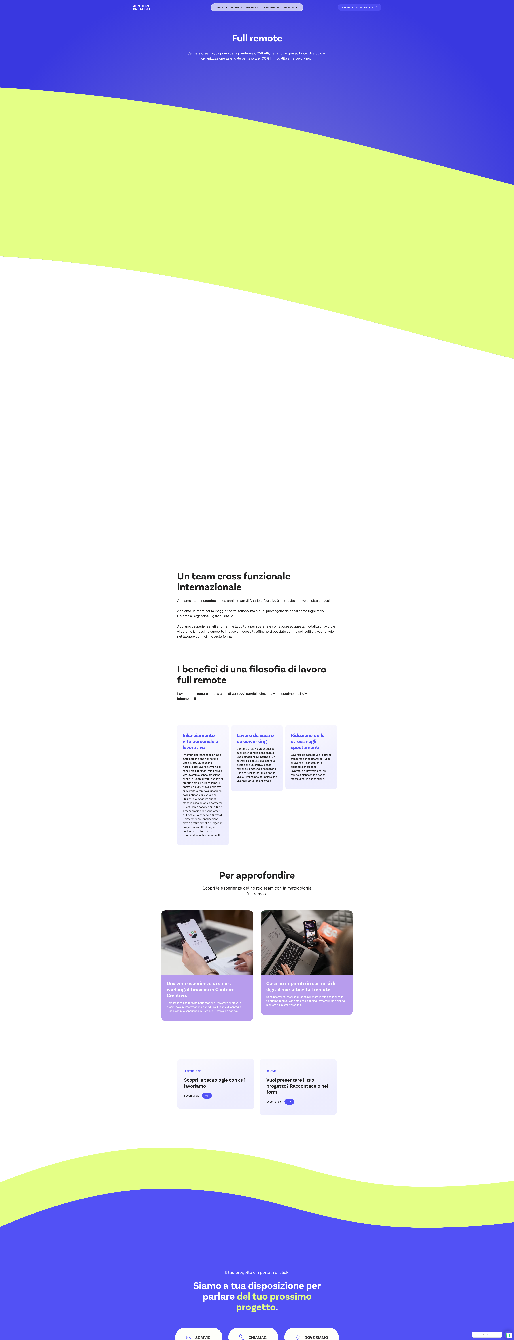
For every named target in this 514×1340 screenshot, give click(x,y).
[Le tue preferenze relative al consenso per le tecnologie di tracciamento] (509, 1335)
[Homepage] (141, 7)
